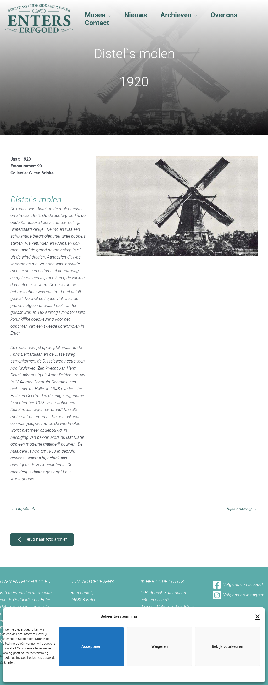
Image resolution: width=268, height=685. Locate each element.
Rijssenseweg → (242, 508)
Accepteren (91, 646)
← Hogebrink (23, 508)
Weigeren (159, 646)
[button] (257, 616)
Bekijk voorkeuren (227, 646)
